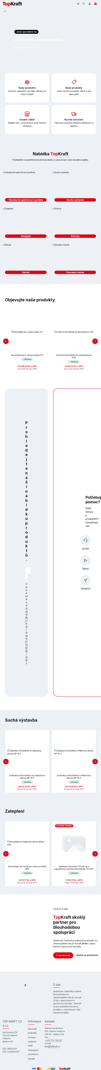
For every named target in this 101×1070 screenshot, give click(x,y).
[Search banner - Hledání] (26, 576)
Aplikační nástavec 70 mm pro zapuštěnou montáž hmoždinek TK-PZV (74, 867)
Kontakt (31, 1059)
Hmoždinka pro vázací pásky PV (27, 355)
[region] (50, 341)
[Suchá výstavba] (75, 187)
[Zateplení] (26, 223)
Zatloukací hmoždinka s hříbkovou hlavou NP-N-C (74, 776)
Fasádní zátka (26, 654)
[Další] (94, 65)
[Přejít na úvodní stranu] (12, 3)
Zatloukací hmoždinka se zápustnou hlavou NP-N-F (27, 776)
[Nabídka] (78, 3)
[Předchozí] (88, 65)
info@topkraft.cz (52, 1046)
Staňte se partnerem (87, 955)
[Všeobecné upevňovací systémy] (26, 187)
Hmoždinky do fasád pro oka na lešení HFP (27, 867)
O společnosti (63, 955)
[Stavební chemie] (75, 259)
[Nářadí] (26, 259)
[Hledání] (84, 3)
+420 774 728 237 (53, 1040)
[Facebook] (25, 986)
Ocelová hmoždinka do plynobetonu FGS (74, 356)
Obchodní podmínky (32, 1031)
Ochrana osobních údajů (32, 1041)
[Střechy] (75, 223)
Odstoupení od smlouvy (33, 1052)
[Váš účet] (89, 3)
